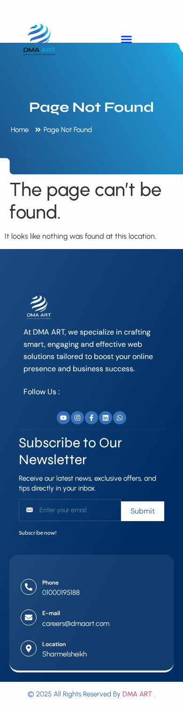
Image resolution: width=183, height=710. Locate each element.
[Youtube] (63, 417)
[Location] (29, 648)
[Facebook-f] (91, 417)
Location (54, 644)
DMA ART (137, 694)
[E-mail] (29, 617)
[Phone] (29, 587)
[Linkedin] (105, 417)
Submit (142, 511)
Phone (50, 582)
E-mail (51, 613)
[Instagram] (77, 417)
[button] (126, 39)
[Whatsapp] (119, 417)
